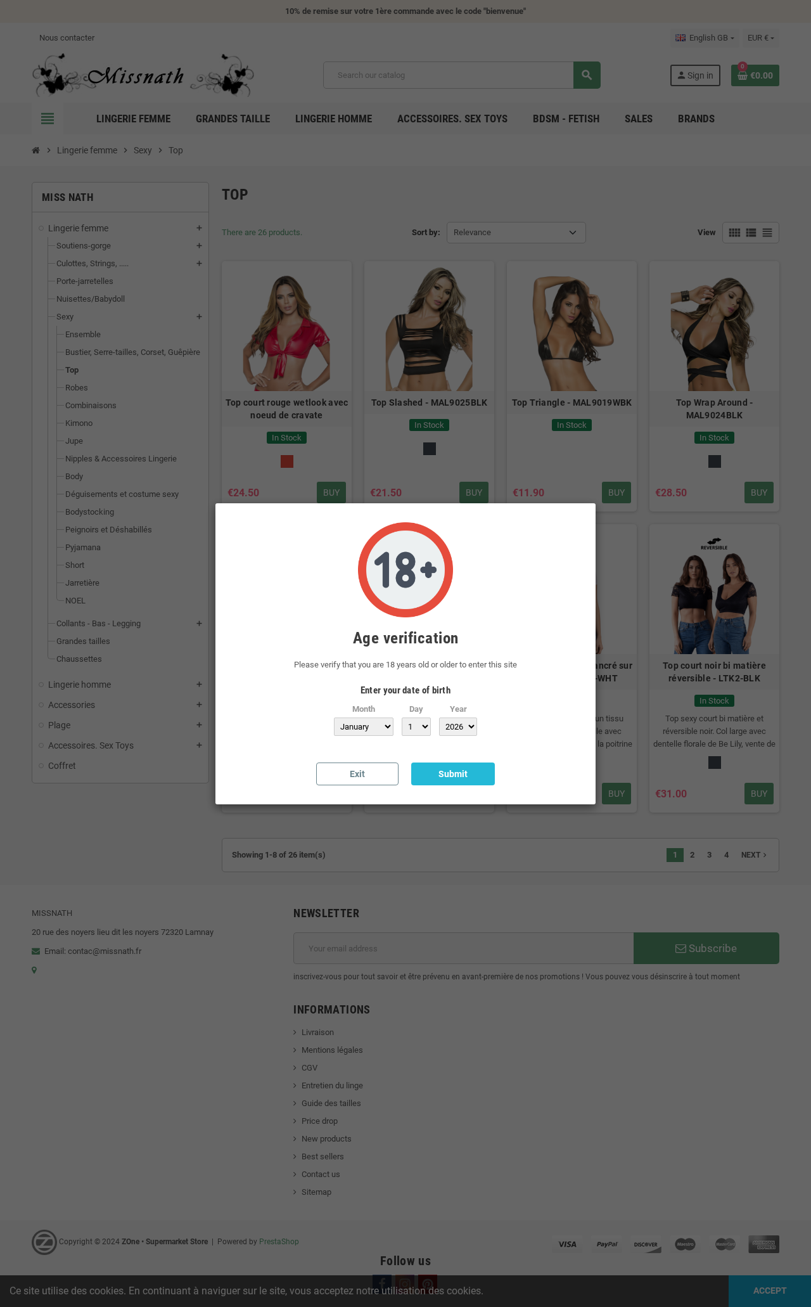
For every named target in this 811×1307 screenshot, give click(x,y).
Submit (453, 774)
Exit (357, 774)
